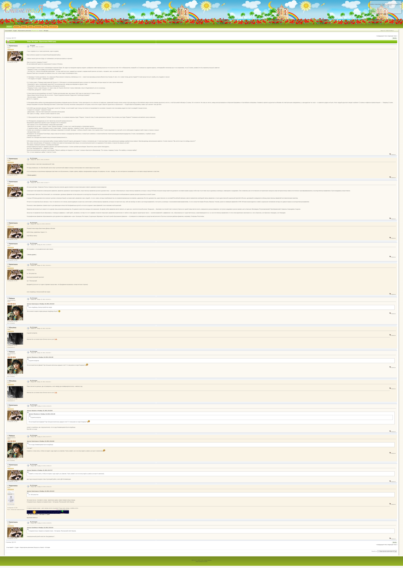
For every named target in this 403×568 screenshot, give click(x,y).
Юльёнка (12, 327)
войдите (396, 4)
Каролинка (13, 486)
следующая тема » (392, 36)
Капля (40, 30)
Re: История (33, 158)
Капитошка (13, 46)
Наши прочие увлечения (24, 30)
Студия (15, 30)
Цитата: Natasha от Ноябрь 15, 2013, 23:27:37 (39, 470)
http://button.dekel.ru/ (32, 517)
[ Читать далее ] (31, 175)
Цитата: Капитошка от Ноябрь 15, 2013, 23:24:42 (40, 441)
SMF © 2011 (200, 560)
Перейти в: (374, 551)
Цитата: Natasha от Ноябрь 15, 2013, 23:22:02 (39, 410)
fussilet (205, 561)
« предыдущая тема (381, 36)
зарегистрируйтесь (386, 5)
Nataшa (12, 298)
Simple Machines (207, 560)
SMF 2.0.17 (194, 560)
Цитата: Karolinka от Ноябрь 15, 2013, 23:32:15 (40, 527)
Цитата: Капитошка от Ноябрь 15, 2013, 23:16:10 (40, 303)
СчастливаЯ (8, 30)
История (46, 30)
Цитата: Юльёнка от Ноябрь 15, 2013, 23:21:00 (40, 357)
